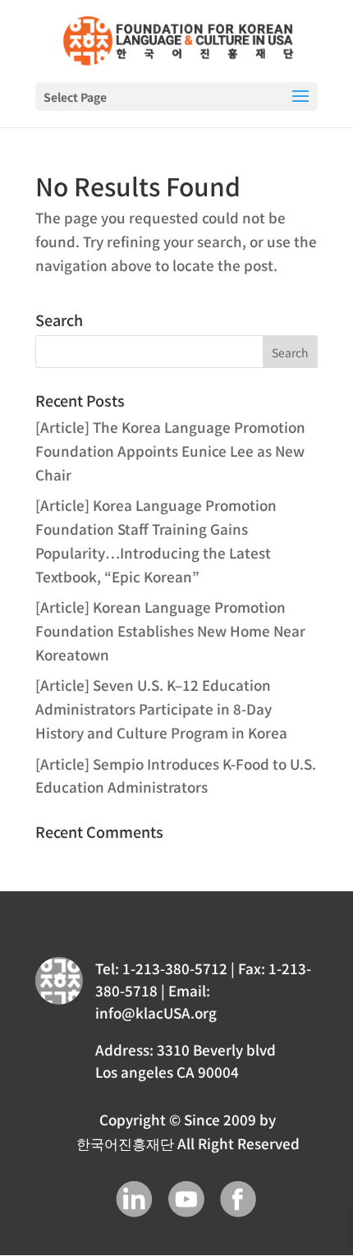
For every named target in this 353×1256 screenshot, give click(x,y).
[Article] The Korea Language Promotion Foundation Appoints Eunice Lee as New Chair (170, 450)
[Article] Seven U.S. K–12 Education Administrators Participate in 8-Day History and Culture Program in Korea (161, 708)
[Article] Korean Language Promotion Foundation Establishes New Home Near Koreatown (170, 630)
